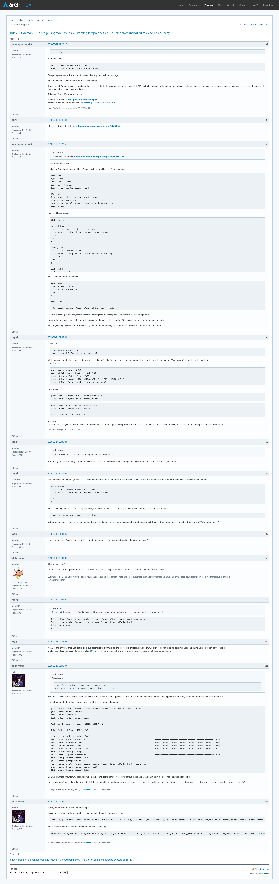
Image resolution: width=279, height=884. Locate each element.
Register (39, 20)
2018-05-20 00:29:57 (57, 144)
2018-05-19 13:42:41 (57, 120)
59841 (93, 651)
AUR (255, 5)
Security (243, 5)
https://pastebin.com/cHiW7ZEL (100, 103)
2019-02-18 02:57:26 (57, 642)
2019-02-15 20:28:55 (57, 473)
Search (29, 20)
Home (181, 5)
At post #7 (57, 612)
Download (268, 5)
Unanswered (263, 24)
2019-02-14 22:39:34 (57, 442)
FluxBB (265, 873)
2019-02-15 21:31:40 (57, 534)
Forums (208, 5)
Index (12, 20)
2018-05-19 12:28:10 (57, 44)
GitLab (231, 5)
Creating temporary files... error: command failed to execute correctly (123, 33)
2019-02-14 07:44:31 (57, 337)
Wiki (220, 5)
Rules (20, 20)
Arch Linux (17, 5)
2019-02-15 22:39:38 (57, 558)
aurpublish (87, 789)
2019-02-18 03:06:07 (57, 666)
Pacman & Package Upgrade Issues (46, 33)
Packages (194, 5)
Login (49, 20)
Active (253, 24)
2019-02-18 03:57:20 (57, 801)
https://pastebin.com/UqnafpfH (81, 99)
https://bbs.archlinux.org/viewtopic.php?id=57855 (95, 126)
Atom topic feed (262, 869)
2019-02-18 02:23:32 (57, 600)
